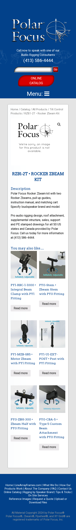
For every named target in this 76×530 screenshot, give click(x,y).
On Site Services (38, 495)
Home (14, 109)
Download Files (38, 502)
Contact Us (65, 488)
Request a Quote (43, 499)
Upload (59, 499)
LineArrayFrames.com (28, 485)
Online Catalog (36, 80)
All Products (39, 109)
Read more (21, 308)
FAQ (53, 488)
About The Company (37, 488)
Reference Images (20, 499)
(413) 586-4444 (38, 60)
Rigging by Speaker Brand (38, 492)
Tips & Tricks (63, 492)
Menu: (35, 93)
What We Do (50, 485)
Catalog (25, 109)
